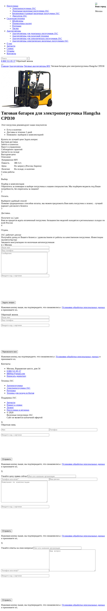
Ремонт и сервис (14, 405)
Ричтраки (16, 26)
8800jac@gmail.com (16, 373)
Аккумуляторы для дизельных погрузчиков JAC (35, 33)
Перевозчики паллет (22, 23)
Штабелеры (17, 21)
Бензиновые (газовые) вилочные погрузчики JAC (36, 13)
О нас (9, 43)
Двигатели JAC (19, 16)
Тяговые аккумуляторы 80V (37, 66)
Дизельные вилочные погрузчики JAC (30, 11)
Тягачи (15, 28)
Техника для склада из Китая (20, 393)
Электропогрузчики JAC (24, 8)
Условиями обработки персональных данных (83, 307)
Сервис (10, 48)
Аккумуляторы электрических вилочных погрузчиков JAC (40, 41)
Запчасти (11, 46)
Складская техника (16, 18)
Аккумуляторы (14, 31)
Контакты (11, 53)
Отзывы (10, 51)
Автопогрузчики (15, 385)
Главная (5, 66)
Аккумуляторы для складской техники (30, 36)
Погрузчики (12, 6)
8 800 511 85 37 (8, 61)
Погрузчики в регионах (18, 410)
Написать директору (16, 376)
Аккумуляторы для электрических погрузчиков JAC (37, 38)
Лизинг (10, 407)
